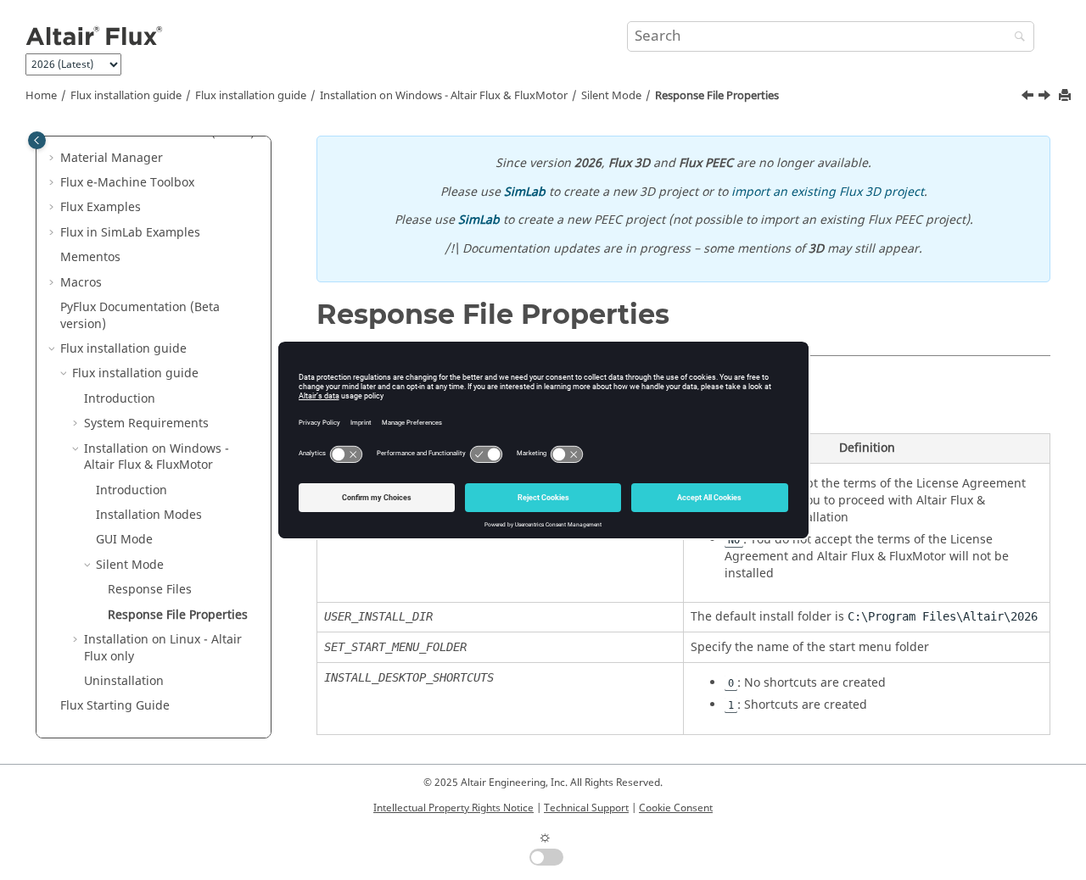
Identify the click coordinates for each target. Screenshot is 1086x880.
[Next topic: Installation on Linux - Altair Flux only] (1046, 97)
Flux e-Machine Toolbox (127, 183)
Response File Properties (717, 95)
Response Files (150, 590)
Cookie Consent (676, 808)
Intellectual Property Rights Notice (453, 808)
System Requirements (146, 423)
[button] (53, 158)
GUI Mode (124, 540)
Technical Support (586, 808)
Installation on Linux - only (163, 648)
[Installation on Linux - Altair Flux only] (1046, 97)
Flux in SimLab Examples (130, 233)
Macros (81, 283)
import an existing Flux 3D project (827, 192)
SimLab (525, 192)
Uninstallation (124, 681)
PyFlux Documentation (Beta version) (140, 315)
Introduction (119, 399)
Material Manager (111, 158)
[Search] (1015, 37)
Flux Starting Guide (115, 706)
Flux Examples (100, 207)
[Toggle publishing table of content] (37, 140)
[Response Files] (1029, 97)
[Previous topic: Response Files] (1029, 97)
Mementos (90, 257)
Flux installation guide (126, 95)
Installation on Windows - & (444, 95)
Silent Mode (611, 95)
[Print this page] (1066, 96)
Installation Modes (149, 515)
